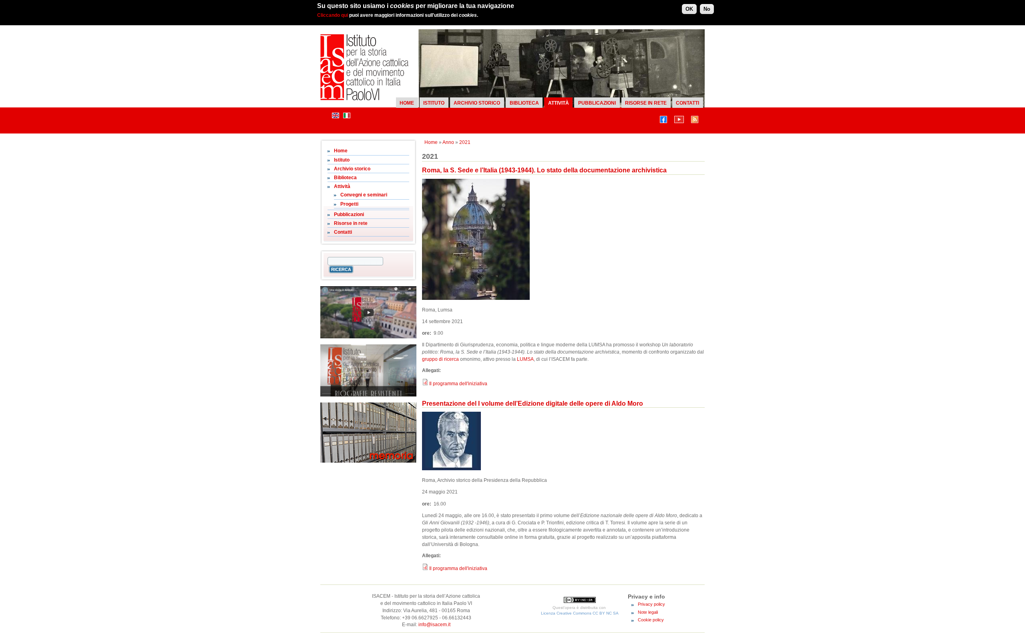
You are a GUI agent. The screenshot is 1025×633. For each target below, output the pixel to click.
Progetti (349, 204)
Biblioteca (524, 103)
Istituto (433, 103)
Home (407, 103)
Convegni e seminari (363, 195)
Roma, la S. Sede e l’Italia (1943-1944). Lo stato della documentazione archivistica (544, 170)
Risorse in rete (646, 103)
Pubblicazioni (597, 103)
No (706, 9)
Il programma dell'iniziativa (458, 383)
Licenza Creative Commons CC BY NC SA (580, 613)
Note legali (648, 612)
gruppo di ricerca (440, 359)
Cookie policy (651, 619)
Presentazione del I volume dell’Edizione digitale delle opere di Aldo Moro (532, 403)
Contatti (687, 103)
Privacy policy (651, 604)
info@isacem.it (434, 624)
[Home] (364, 98)
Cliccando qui (332, 15)
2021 (464, 142)
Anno (448, 142)
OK (689, 9)
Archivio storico (477, 103)
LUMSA (525, 359)
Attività (558, 103)
